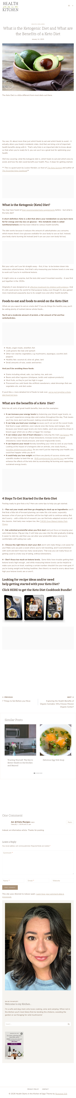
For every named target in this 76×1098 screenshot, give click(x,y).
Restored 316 (61, 1093)
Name (6, 881)
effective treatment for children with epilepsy (49, 287)
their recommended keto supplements (38, 210)
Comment (8, 853)
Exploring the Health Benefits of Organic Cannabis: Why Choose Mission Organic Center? (57, 702)
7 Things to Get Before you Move (16, 699)
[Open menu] (69, 5)
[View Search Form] (73, 6)
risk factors (64, 435)
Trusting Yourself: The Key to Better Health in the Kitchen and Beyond (20, 763)
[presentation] (20, 740)
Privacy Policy (33, 1089)
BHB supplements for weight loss (49, 458)
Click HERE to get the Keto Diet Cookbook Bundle (36, 590)
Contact (45, 1089)
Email (31, 881)
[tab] (34, 773)
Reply (70, 822)
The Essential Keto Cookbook (14, 170)
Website (56, 881)
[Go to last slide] (7, 748)
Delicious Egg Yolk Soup (53, 760)
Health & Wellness (38, 24)
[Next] (68, 748)
